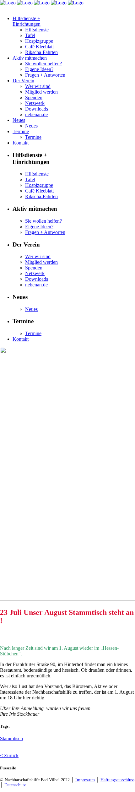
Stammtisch (11, 738)
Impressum (85, 780)
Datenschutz (15, 785)
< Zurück (9, 755)
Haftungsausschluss (117, 780)
